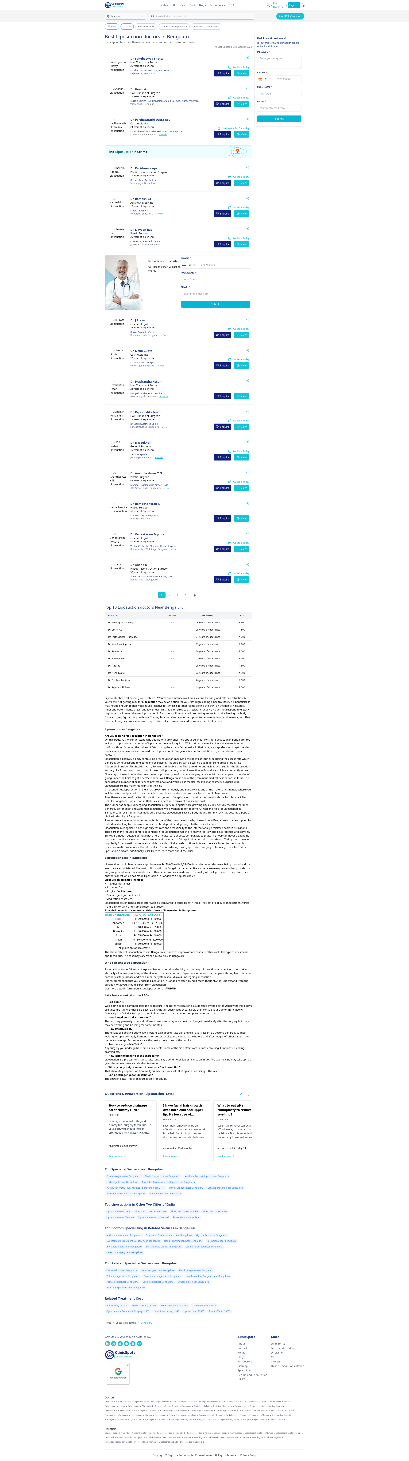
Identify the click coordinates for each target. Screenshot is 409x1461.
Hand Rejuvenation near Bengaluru (183, 1240)
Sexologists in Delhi (133, 1419)
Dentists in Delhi (162, 1406)
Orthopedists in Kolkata (115, 1406)
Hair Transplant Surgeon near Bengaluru (208, 1276)
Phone (186, 258)
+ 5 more (158, 213)
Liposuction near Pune (215, 1211)
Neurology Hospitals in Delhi (206, 1437)
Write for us (278, 1343)
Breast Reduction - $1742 (174, 1305)
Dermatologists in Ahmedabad (145, 1410)
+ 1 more (165, 335)
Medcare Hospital (139, 210)
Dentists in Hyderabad (222, 1406)
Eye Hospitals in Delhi (168, 1442)
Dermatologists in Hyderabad (252, 1410)
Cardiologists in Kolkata (186, 1415)
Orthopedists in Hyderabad (211, 1401)
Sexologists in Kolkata (281, 1415)
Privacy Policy (248, 1455)
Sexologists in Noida (114, 1419)
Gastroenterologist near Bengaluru (162, 1276)
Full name (188, 272)
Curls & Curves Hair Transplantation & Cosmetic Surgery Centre (164, 100)
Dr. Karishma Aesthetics (143, 180)
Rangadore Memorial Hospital (146, 393)
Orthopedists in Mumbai (257, 1401)
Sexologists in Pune (203, 1419)
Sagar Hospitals (138, 454)
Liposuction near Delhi (118, 1211)
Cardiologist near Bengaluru (158, 1281)
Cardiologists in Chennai (236, 1415)
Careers (275, 1361)
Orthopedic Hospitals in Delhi (118, 1437)
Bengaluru (142, 73)
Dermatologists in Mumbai (201, 1410)
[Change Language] (269, 5)
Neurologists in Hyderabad (252, 1419)
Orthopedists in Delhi (279, 1401)
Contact (242, 1348)
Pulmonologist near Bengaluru (122, 1276)
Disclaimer (277, 1352)
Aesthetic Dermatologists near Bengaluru (207, 1176)
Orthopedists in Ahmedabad (140, 1406)
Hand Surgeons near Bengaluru (186, 1187)
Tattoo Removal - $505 (204, 1305)
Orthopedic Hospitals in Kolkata (147, 1437)
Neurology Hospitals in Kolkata (118, 1442)
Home (109, 1322)
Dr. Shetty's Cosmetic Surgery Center (150, 70)
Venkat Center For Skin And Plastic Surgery (153, 546)
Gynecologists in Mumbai (272, 1406)
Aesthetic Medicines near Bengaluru (126, 1193)
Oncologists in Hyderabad (162, 1401)
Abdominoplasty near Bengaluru (123, 1235)
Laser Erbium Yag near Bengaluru (204, 1246)
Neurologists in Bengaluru (226, 1419)
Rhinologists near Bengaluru (165, 1193)
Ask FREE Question (290, 16)
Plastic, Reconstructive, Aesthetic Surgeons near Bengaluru (132, 1188)
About (241, 1343)
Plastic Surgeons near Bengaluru (162, 1176)
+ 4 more (163, 134)
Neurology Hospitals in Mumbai (177, 1437)
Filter (113, 26)
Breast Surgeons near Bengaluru (225, 1187)
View (244, 73)
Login (292, 5)
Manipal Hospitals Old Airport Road (149, 484)
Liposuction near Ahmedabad (151, 1211)
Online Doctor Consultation (287, 1366)
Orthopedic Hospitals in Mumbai (259, 1433)
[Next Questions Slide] (248, 1095)
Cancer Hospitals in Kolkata (199, 1433)
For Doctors (245, 1361)
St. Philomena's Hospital (143, 362)
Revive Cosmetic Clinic (142, 331)
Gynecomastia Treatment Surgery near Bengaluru (133, 1240)
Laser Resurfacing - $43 (166, 1311)
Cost (192, 5)
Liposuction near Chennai (120, 1217)
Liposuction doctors (128, 1322)
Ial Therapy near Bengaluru (221, 1240)
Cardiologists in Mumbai (141, 1415)
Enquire (224, 73)
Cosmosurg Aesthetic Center (145, 241)
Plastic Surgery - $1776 (144, 1305)
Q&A (231, 5)
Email (185, 287)
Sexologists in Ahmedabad (156, 1419)
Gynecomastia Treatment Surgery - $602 (127, 1311)
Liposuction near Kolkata (186, 1217)
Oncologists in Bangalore (116, 1401)
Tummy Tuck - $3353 (220, 1311)
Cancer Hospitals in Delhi (143, 1433)
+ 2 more (164, 427)
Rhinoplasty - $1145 (116, 1305)
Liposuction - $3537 (194, 1311)
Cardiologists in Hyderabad (211, 1415)
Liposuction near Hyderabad (153, 1217)
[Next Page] (185, 595)
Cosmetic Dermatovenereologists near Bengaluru (168, 1181)
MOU (274, 1357)
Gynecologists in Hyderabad (117, 1410)
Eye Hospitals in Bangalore (192, 1442)
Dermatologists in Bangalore (174, 1410)
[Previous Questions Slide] (241, 1095)
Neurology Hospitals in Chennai (235, 1437)
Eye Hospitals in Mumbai (145, 1442)
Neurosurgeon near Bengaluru (158, 1270)
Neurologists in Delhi (275, 1419)
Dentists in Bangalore (181, 1406)
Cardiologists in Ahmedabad (280, 1410)
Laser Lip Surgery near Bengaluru (124, 1252)
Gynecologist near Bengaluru (193, 1281)
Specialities (244, 1370)
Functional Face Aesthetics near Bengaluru (169, 1235)
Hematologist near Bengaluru (122, 1281)
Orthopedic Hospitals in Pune (288, 1433)
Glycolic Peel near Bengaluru (211, 1235)
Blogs (202, 5)
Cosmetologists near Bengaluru (123, 1176)
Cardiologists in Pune (164, 1415)
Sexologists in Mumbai (259, 1415)
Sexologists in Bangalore (182, 1419)
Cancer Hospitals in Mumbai (117, 1433)
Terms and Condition (283, 1348)
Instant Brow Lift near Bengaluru (163, 1246)
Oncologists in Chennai (187, 1401)
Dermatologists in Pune (226, 1410)
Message (263, 51)
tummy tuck (116, 1125)
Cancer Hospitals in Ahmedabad (228, 1433)
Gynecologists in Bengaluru (247, 1406)
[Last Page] (194, 595)
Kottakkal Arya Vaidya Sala (144, 515)
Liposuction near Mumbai (185, 1211)
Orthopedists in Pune (235, 1401)
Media (241, 1352)
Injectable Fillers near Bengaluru (124, 1246)
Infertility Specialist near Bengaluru (125, 1287)
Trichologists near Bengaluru (122, 1181)
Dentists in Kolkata (202, 1406)
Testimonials (217, 5)
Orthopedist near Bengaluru (121, 1270)
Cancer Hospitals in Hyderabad (171, 1433)
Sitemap (243, 1366)
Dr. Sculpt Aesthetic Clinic (144, 423)
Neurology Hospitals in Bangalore (267, 1437)
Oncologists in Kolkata (139, 1401)
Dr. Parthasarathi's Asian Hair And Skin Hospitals (156, 131)
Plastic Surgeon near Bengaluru (196, 1270)
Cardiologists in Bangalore (116, 1415)
